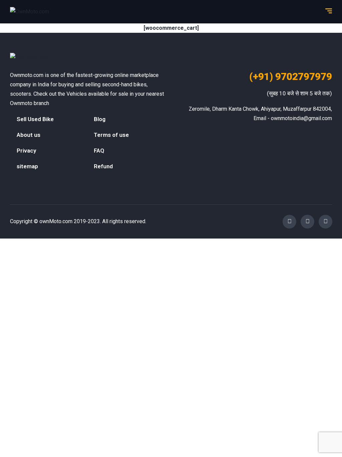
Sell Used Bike (35, 119)
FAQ (99, 150)
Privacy (26, 150)
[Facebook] (289, 222)
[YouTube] (325, 222)
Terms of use (111, 134)
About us (28, 134)
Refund (103, 166)
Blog (100, 119)
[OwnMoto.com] (29, 12)
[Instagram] (307, 222)
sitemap (27, 166)
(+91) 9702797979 (290, 76)
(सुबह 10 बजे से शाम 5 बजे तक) (299, 93)
